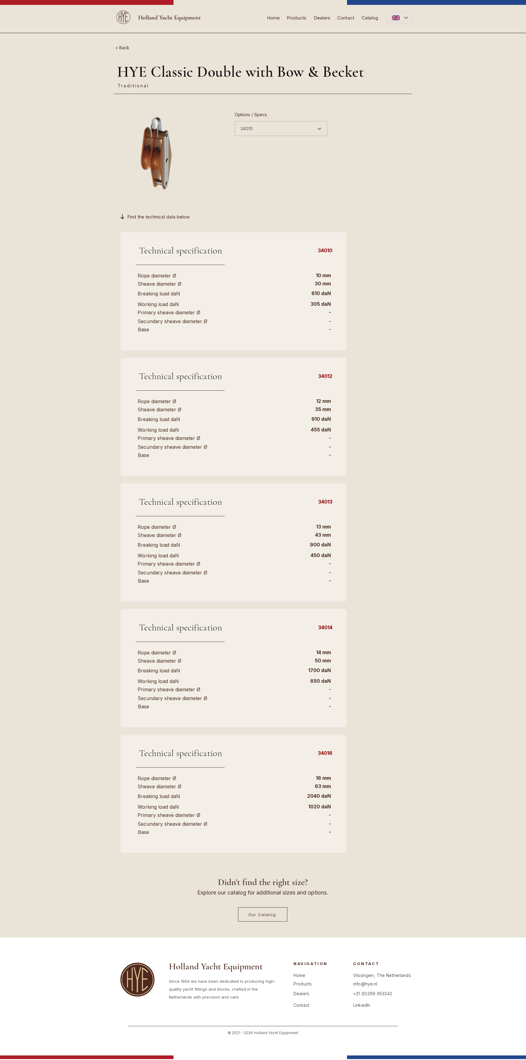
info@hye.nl (365, 983)
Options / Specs (251, 115)
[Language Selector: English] (399, 18)
